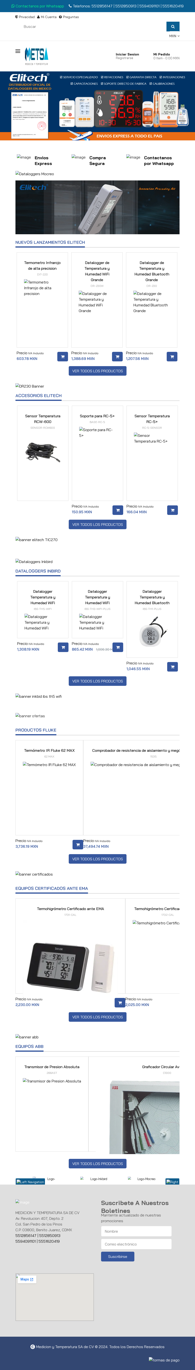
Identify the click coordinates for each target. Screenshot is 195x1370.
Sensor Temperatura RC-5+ (97, 421)
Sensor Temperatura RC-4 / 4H (152, 421)
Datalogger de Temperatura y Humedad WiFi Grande (42, 274)
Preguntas (71, 17)
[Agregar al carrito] (63, 356)
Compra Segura (97, 160)
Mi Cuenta (49, 17)
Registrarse (124, 58)
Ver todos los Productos (97, 371)
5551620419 (173, 6)
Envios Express (43, 160)
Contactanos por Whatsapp (39, 6)
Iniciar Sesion (127, 54)
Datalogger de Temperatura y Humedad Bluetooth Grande (97, 274)
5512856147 (102, 6)
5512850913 (125, 6)
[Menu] (20, 50)
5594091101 (150, 6)
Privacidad (27, 17)
